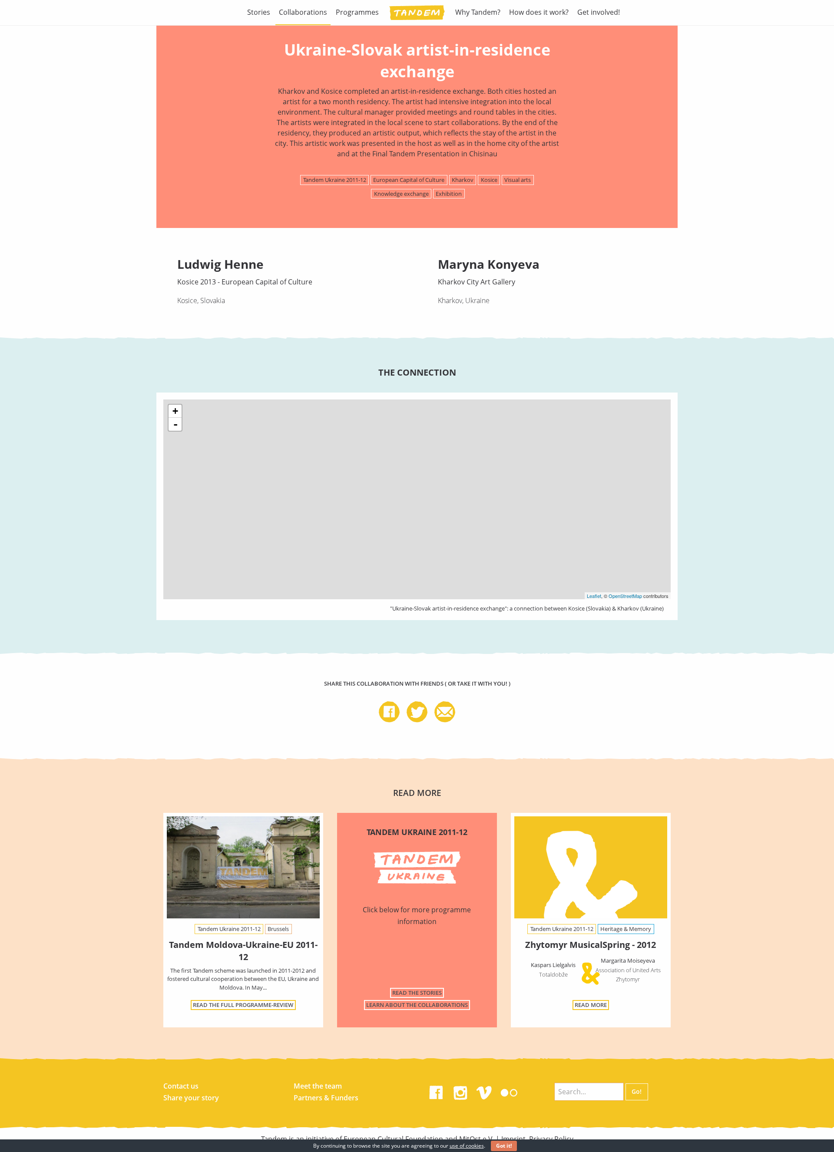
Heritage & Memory (625, 929)
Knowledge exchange (401, 194)
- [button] (175, 424)
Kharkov (462, 180)
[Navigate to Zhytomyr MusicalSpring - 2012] (590, 869)
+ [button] (175, 411)
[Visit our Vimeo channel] (485, 1090)
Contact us (181, 1086)
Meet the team (318, 1086)
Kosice (489, 180)
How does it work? (539, 12)
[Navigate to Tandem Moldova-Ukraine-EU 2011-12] (243, 867)
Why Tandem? (477, 12)
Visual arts (517, 180)
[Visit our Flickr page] (509, 1090)
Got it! (504, 1145)
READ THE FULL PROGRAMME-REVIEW (243, 1005)
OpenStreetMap (625, 595)
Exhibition (449, 194)
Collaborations (303, 12)
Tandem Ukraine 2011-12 (334, 180)
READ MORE (591, 1005)
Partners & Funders (326, 1097)
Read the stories (417, 993)
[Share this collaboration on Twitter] (420, 712)
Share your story (191, 1097)
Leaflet (594, 595)
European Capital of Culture (408, 180)
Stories (258, 12)
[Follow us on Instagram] (460, 1090)
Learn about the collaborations (417, 1005)
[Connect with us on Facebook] (436, 1090)
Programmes (357, 12)
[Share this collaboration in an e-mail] (444, 712)
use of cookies (467, 1145)
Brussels (278, 929)
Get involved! (598, 12)
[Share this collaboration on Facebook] (393, 712)
